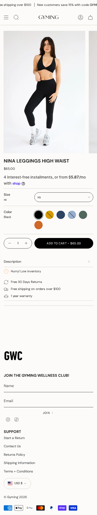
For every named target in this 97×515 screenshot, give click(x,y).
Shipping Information (19, 463)
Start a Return (14, 438)
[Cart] (90, 17)
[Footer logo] (13, 357)
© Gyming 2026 (15, 497)
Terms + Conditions (18, 471)
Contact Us (12, 446)
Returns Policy (14, 454)
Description (12, 261)
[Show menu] (6, 17)
